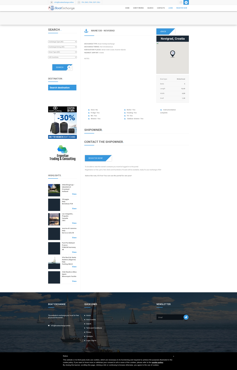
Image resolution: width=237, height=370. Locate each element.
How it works (138, 8)
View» (74, 194)
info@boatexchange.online (64, 2)
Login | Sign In (91, 340)
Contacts (161, 8)
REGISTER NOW (181, 8)
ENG (86, 2)
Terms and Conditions (94, 328)
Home (127, 8)
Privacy (88, 332)
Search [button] (150, 8)
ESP (94, 2)
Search (88, 324)
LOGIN (170, 8)
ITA (83, 2)
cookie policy (157, 362)
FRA (90, 2)
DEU (98, 2)
